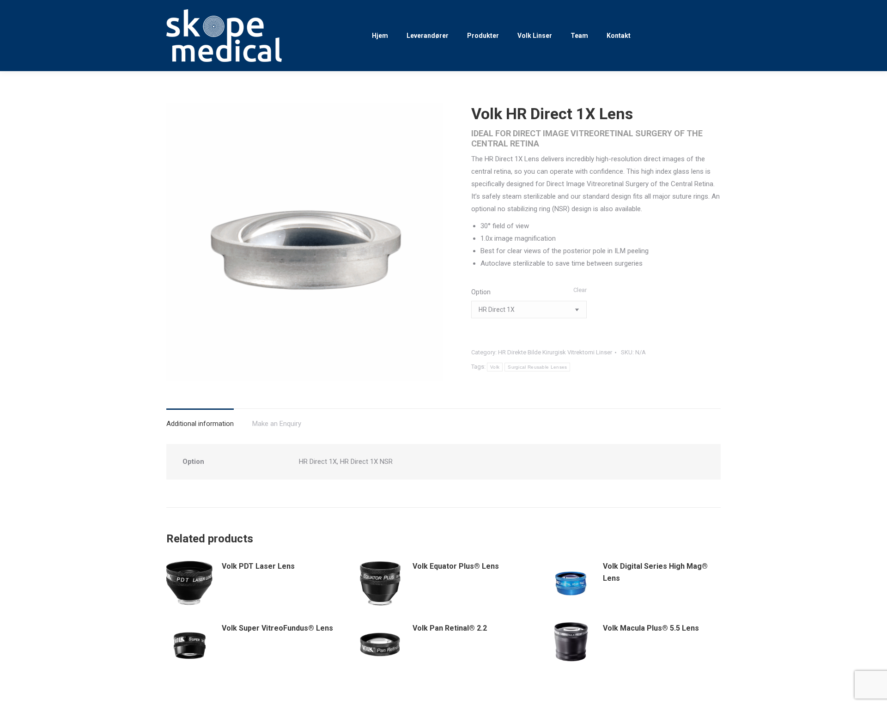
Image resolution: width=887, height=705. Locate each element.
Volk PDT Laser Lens (258, 566)
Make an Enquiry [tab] (276, 423)
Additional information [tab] (200, 423)
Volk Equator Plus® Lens (456, 566)
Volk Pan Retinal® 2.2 (450, 628)
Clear (580, 289)
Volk (494, 367)
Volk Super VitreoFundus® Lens (277, 628)
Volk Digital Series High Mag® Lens (655, 572)
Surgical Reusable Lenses (537, 367)
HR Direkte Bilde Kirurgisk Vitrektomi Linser (555, 352)
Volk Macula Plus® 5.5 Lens (651, 628)
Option (481, 292)
